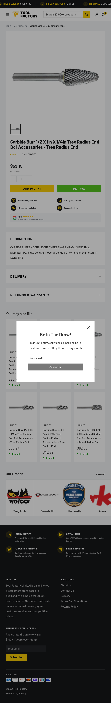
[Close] (88, 327)
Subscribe (55, 367)
